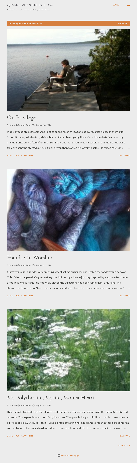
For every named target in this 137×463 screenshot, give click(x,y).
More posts (124, 445)
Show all (123, 23)
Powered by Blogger (70, 455)
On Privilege (21, 117)
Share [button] (10, 155)
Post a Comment (24, 155)
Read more (124, 155)
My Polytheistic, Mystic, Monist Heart (50, 397)
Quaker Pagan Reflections (30, 5)
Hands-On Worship (29, 257)
